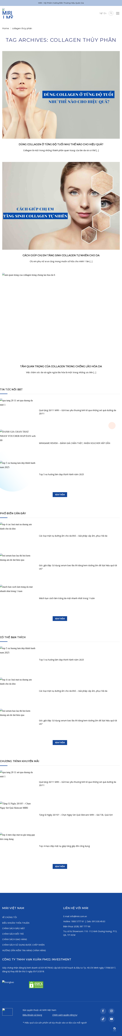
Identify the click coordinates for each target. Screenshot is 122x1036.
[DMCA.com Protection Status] (36, 984)
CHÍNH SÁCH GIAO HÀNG (14, 939)
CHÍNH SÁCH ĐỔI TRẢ (13, 933)
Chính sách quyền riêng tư (64, 1015)
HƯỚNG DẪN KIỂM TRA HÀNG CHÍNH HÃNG (24, 950)
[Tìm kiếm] (111, 13)
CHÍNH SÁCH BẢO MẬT (13, 928)
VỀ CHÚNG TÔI (9, 917)
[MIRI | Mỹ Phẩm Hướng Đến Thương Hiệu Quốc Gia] (10, 13)
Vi (100, 13)
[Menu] (118, 13)
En (105, 13)
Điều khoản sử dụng (32, 1015)
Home (5, 28)
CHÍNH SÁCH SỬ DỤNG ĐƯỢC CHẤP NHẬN (23, 944)
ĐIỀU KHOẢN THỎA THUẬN (15, 922)
